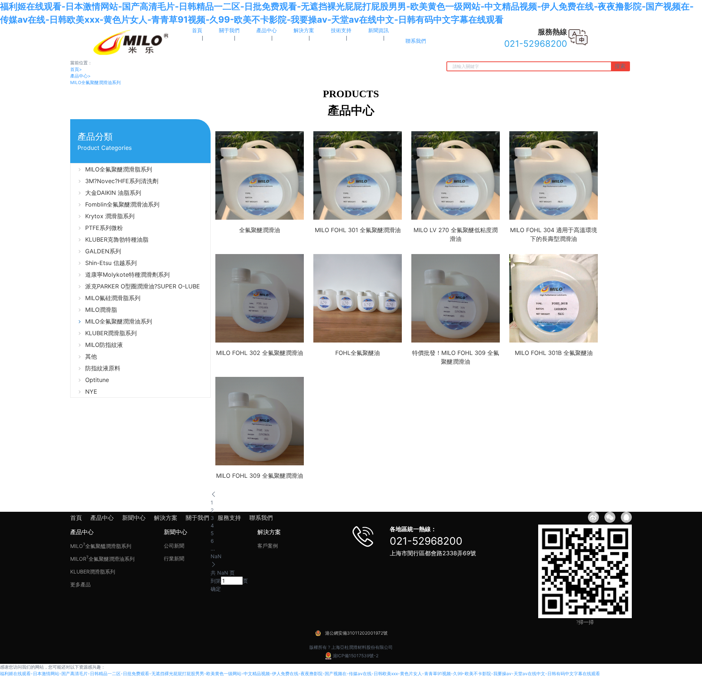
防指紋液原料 (102, 368)
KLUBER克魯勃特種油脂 (116, 239)
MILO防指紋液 (104, 344)
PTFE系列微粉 (104, 227)
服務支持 (229, 517)
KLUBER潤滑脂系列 (111, 333)
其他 (91, 356)
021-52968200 (426, 541)
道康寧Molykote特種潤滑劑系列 (127, 274)
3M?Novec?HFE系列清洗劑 (121, 181)
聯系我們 (261, 517)
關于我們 (197, 517)
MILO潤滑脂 (101, 309)
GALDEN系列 (103, 251)
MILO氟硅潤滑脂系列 (112, 298)
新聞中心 (134, 517)
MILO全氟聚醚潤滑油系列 (95, 82)
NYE (91, 391)
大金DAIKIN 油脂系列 (113, 192)
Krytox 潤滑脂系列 (110, 216)
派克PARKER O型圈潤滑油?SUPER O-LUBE (142, 286)
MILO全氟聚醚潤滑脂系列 (118, 169)
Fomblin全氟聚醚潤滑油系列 (122, 204)
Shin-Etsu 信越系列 (111, 262)
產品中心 (80, 76)
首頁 (76, 69)
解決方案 (165, 517)
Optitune (97, 379)
